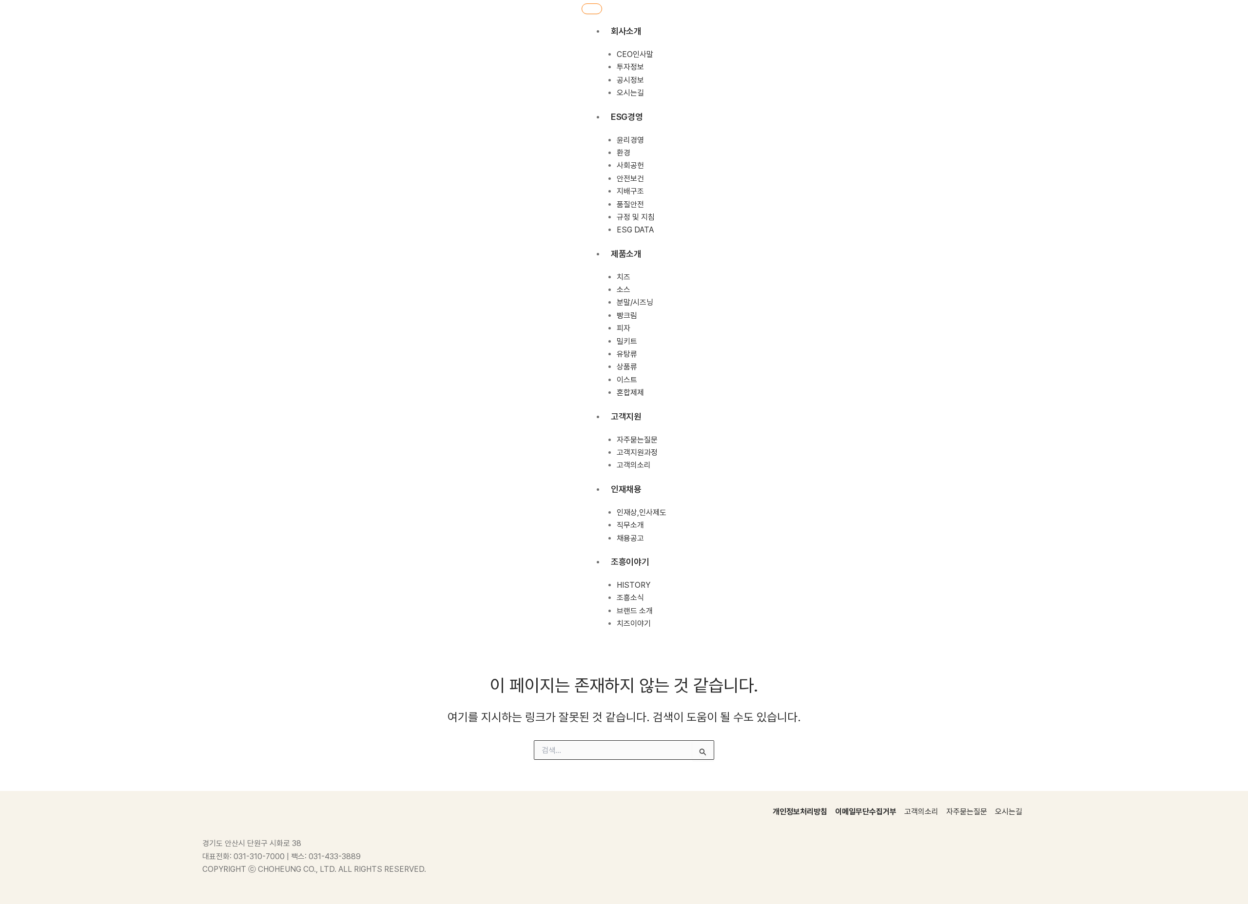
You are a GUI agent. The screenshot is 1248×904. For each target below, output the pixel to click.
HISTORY (633, 585)
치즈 (623, 277)
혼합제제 (630, 392)
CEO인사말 (635, 54)
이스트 (627, 380)
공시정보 (630, 80)
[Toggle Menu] (592, 8)
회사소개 (626, 31)
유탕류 (627, 354)
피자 (623, 328)
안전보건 (630, 178)
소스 (623, 289)
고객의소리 (634, 465)
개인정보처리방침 (800, 811)
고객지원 (626, 416)
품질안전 (630, 204)
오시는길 (630, 92)
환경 (623, 152)
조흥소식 (630, 597)
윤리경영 (630, 140)
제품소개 (626, 254)
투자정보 (630, 67)
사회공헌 (630, 165)
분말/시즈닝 (635, 302)
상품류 (627, 366)
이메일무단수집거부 (866, 811)
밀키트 (627, 341)
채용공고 (630, 538)
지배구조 (630, 191)
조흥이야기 (630, 562)
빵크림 (627, 315)
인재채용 (626, 489)
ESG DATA (635, 229)
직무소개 (630, 525)
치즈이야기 (634, 623)
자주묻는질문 (637, 439)
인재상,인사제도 (641, 512)
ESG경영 (627, 117)
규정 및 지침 (636, 217)
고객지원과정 (637, 452)
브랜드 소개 (635, 610)
